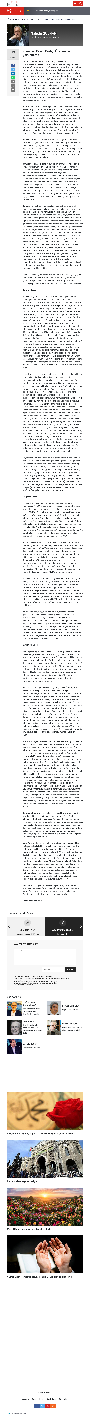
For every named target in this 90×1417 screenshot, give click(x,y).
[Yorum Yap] (13, 90)
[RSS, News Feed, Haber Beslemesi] (53, 1406)
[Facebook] (13, 65)
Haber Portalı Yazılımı (18, 1414)
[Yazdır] (13, 86)
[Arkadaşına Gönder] (13, 81)
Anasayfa (25, 1399)
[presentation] (15, 11)
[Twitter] (13, 69)
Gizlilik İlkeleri (51, 1399)
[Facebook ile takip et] (37, 1406)
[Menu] (75, 3)
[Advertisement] (45, 1074)
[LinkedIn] (13, 73)
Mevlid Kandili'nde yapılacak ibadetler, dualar (49, 10)
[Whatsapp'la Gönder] (13, 77)
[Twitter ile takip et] (42, 1406)
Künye (34, 1399)
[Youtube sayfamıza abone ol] (47, 1406)
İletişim (41, 1399)
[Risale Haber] (13, 3)
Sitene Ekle (63, 1399)
